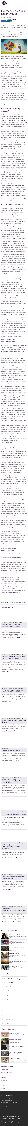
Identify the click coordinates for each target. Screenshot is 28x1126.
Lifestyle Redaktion (8, 1095)
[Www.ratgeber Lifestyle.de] (5, 3)
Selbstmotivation (14, 960)
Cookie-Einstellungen (7, 1118)
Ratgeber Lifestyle (14, 1122)
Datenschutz (5, 1116)
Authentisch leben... (15, 1058)
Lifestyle (6, 999)
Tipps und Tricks (8, 1015)
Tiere (5, 1003)
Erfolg (3, 1088)
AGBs (19, 1116)
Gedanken (4, 1077)
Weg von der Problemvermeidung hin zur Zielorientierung (14, 657)
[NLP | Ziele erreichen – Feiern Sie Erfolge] (14, 711)
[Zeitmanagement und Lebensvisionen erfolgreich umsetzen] (14, 835)
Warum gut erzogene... (15, 1052)
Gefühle (3, 1075)
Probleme (4, 1080)
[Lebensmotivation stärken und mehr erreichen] (14, 867)
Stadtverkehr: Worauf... (15, 1039)
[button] (4, 21)
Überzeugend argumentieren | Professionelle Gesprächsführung (14, 813)
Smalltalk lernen (14, 953)
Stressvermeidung (14, 934)
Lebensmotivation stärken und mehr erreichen (13, 877)
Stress (3, 1083)
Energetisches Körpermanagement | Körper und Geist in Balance (14, 910)
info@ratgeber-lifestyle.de (9, 1106)
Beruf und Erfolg (8, 983)
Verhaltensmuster (6, 1072)
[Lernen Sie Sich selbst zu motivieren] (5, 961)
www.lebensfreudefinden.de (18, 590)
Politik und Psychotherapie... (17, 1046)
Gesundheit (7, 991)
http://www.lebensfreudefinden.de (15, 553)
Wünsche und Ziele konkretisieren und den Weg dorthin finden (12, 780)
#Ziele (16, 596)
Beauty (6, 995)
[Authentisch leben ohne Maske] (5, 1059)
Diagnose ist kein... (14, 1033)
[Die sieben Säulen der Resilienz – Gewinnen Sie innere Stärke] (14, 681)
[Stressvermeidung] (5, 936)
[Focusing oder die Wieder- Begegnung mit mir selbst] (14, 615)
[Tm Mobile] (25, 3)
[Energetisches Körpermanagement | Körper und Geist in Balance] (14, 899)
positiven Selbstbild (7, 464)
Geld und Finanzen (9, 987)
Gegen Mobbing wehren (16, 941)
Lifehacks (6, 1007)
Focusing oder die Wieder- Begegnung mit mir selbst (11, 625)
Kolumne (6, 1023)
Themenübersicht (7, 607)
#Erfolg (3, 596)
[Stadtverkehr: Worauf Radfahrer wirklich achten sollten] (5, 1040)
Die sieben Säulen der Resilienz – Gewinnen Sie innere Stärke (14, 691)
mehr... (19, 637)
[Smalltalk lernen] (5, 955)
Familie (3, 1085)
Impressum (13, 1116)
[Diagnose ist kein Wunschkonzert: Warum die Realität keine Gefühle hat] (5, 1034)
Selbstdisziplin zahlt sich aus (12, 751)
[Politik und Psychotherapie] (5, 1047)
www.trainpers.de (15, 592)
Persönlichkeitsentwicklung (8, 19)
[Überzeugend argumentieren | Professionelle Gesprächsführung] (14, 804)
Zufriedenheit (5, 1069)
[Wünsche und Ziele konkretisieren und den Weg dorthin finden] (14, 770)
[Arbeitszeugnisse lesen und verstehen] (5, 948)
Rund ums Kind (8, 1019)
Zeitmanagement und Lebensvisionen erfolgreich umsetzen (11, 846)
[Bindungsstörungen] (5, 967)
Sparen (6, 1011)
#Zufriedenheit (5, 598)
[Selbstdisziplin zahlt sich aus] (14, 741)
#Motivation (10, 596)
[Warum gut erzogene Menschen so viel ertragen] (5, 1053)
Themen (17, 1118)
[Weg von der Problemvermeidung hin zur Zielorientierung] (14, 647)
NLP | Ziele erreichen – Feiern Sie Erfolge (14, 721)
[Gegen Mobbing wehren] (5, 942)
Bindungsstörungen (14, 966)
